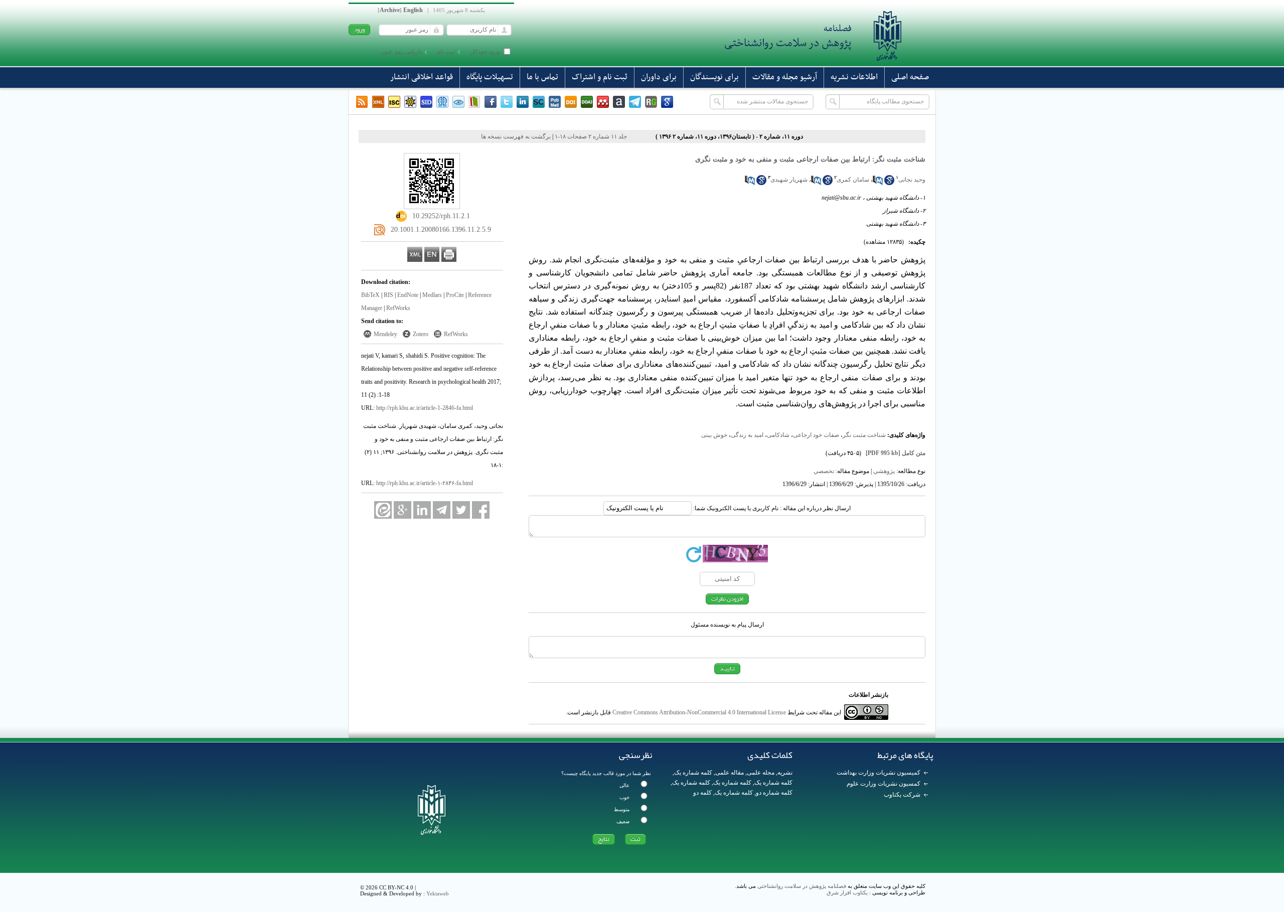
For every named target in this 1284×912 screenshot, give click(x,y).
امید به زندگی (747, 434)
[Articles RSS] (362, 102)
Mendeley (385, 334)
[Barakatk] (442, 102)
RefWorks (398, 308)
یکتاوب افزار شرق (847, 892)
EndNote (407, 294)
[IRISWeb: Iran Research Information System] (458, 102)
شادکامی (778, 434)
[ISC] (394, 102)
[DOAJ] (587, 102)
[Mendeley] (603, 102)
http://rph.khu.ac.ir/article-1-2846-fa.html (424, 407)
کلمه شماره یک (693, 772)
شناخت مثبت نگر (864, 434)
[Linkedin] (523, 102)
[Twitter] (507, 102)
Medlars (432, 294)
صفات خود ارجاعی (816, 434)
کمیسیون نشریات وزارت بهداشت (878, 772)
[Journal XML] (378, 102)
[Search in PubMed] (878, 183)
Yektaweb (437, 893)
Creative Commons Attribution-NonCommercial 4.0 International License (699, 712)
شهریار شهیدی (789, 179)
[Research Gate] (651, 102)
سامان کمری (853, 179)
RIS (388, 294)
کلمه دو (702, 792)
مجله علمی (760, 772)
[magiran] (474, 102)
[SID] (426, 102)
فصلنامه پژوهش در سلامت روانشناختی (801, 886)
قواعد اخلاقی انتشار (421, 77)
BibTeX (370, 294)
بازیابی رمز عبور (401, 51)
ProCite (455, 294)
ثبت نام (446, 51)
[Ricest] (410, 102)
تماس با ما (542, 77)
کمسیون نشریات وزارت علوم (883, 783)
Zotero (420, 334)
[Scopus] (539, 102)
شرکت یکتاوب (902, 794)
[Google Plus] (402, 510)
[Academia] (619, 102)
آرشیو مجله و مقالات (784, 77)
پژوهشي (884, 471)
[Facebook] (491, 102)
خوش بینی (714, 434)
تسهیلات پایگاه (489, 77)
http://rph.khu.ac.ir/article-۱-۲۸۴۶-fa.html (424, 483)
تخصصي (824, 471)
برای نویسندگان (714, 77)
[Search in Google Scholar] (889, 183)
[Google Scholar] (667, 102)
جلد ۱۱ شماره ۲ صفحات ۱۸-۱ (591, 136)
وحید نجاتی (911, 179)
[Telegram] (635, 102)
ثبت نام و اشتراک (599, 77)
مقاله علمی (729, 772)
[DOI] (571, 102)
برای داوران (659, 77)
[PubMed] (555, 102)
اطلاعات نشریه (854, 77)
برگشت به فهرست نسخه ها (516, 136)
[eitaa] (383, 510)
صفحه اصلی (910, 77)
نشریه (784, 772)
